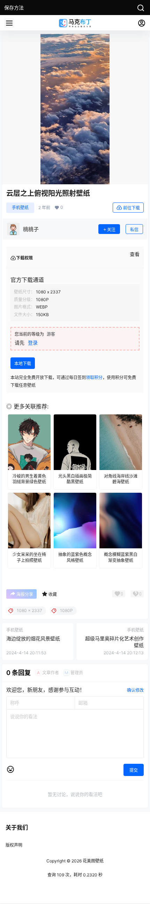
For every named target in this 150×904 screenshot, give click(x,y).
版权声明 (14, 845)
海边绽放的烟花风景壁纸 (33, 638)
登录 (33, 343)
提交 (133, 770)
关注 (111, 229)
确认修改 (135, 690)
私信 (134, 229)
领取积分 (94, 377)
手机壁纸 (20, 207)
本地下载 (22, 363)
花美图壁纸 (93, 860)
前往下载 (131, 208)
